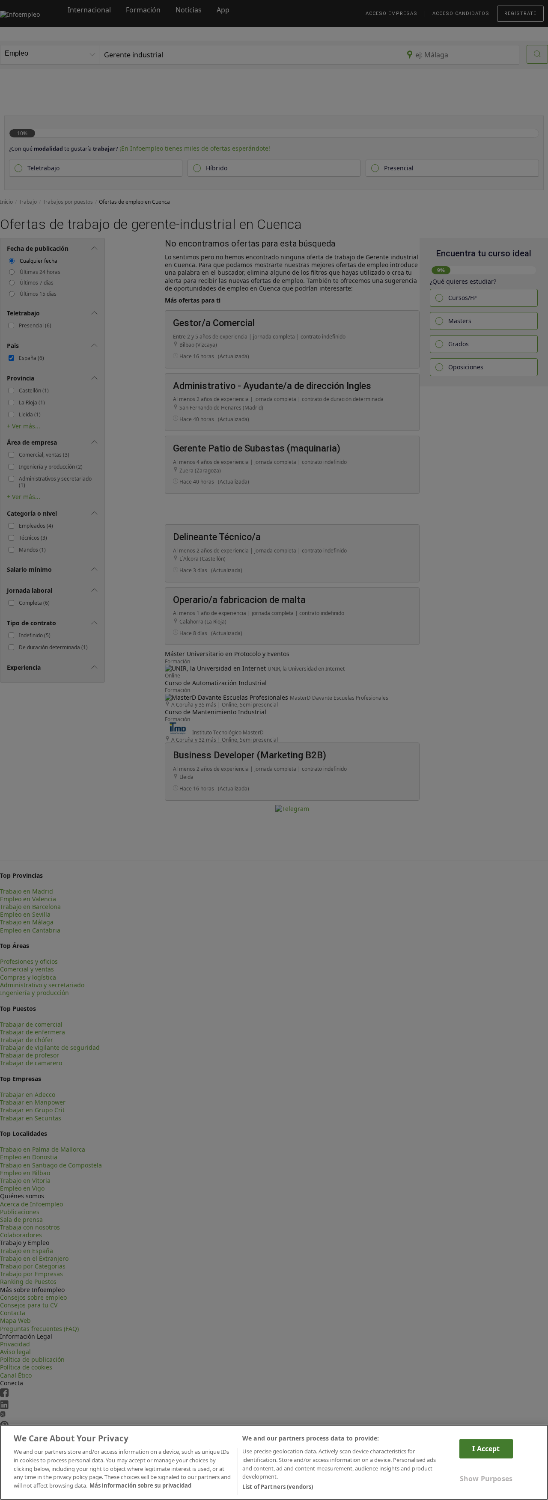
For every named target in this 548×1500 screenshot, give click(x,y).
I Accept (486, 1448)
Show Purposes (486, 1478)
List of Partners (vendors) (277, 1487)
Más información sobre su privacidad (140, 1485)
